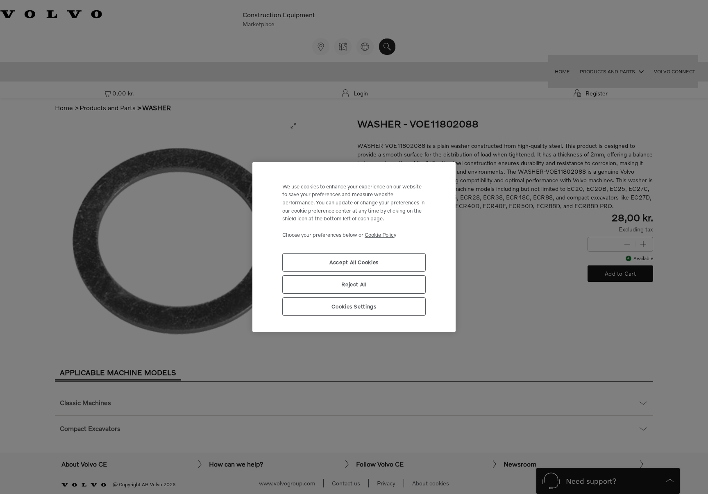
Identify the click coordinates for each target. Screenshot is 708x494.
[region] (354, 247)
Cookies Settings (354, 306)
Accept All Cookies (354, 262)
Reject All (354, 284)
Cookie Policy (380, 234)
